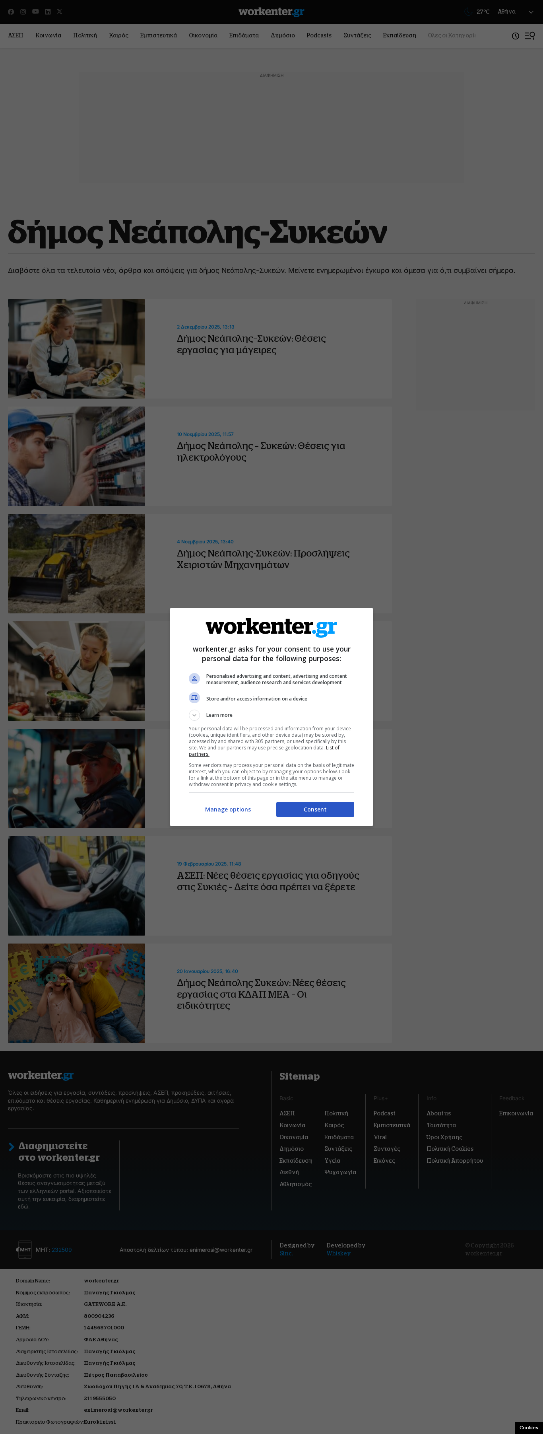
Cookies (529, 1427)
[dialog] (271, 717)
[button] (271, 715)
